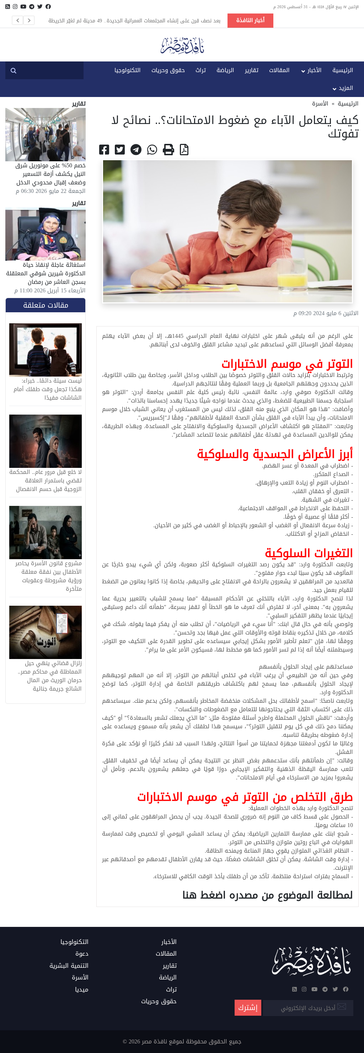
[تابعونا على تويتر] (40, 7)
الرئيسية (342, 70)
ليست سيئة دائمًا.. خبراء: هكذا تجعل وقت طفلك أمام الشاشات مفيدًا (48, 389)
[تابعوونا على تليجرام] (31, 7)
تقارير (251, 70)
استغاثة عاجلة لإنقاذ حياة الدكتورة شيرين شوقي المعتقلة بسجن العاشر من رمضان (46, 273)
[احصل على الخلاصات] (7, 7)
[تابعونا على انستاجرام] (15, 7)
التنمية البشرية (69, 966)
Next (28, 20)
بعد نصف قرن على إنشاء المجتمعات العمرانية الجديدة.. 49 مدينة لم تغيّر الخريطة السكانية (134, 20)
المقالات (279, 70)
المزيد (346, 87)
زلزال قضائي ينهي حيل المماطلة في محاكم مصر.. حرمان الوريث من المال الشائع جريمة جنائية (50, 676)
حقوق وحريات (168, 70)
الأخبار (314, 70)
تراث (201, 70)
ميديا (82, 989)
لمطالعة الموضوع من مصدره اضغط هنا (267, 895)
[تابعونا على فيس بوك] (48, 7)
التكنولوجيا (127, 70)
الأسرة (320, 103)
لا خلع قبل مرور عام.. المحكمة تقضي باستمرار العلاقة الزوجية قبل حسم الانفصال (45, 480)
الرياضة (225, 70)
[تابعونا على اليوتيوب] (23, 7)
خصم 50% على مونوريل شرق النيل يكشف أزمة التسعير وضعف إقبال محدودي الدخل (50, 174)
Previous (17, 20)
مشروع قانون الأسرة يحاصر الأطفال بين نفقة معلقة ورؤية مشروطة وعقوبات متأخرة (48, 576)
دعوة (82, 953)
